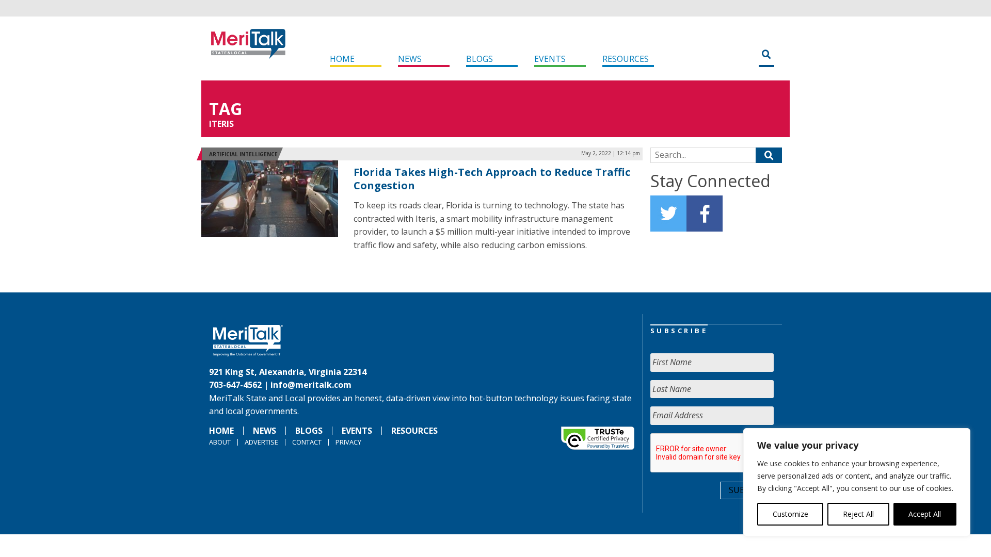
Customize (790, 514)
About (220, 442)
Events (550, 58)
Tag (225, 108)
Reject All (858, 514)
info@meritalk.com (310, 384)
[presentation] (728, 453)
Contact (307, 442)
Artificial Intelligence (243, 154)
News (410, 58)
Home (342, 58)
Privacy (348, 442)
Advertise (261, 442)
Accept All (924, 514)
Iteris (221, 123)
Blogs (479, 58)
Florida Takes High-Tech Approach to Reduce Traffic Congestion (492, 178)
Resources (625, 58)
